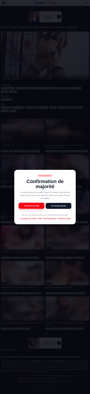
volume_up (7, 391)
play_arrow (3, 391)
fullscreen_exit (82, 391)
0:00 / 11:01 (14, 392)
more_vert (86, 392)
